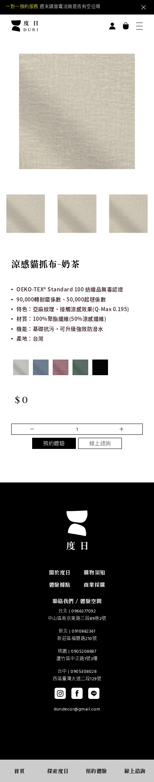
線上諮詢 (100, 444)
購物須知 (94, 572)
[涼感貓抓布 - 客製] (100, 367)
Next (114, 7)
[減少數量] (120, 429)
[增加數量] (33, 429)
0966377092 (83, 611)
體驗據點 (60, 584)
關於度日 (60, 572)
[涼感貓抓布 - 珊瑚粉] (60, 367)
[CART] (126, 25)
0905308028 (83, 671)
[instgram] (60, 693)
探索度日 (58, 771)
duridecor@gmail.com (77, 709)
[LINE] (93, 693)
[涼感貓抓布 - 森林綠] (80, 367)
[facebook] (77, 693)
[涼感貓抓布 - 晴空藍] (40, 367)
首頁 (19, 771)
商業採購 (94, 584)
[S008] (25, 213)
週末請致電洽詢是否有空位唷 (53, 7)
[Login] (112, 25)
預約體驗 (54, 444)
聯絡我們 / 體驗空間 (77, 601)
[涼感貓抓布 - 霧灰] (21, 367)
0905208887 (83, 651)
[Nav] (139, 26)
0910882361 (83, 631)
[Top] (136, 753)
